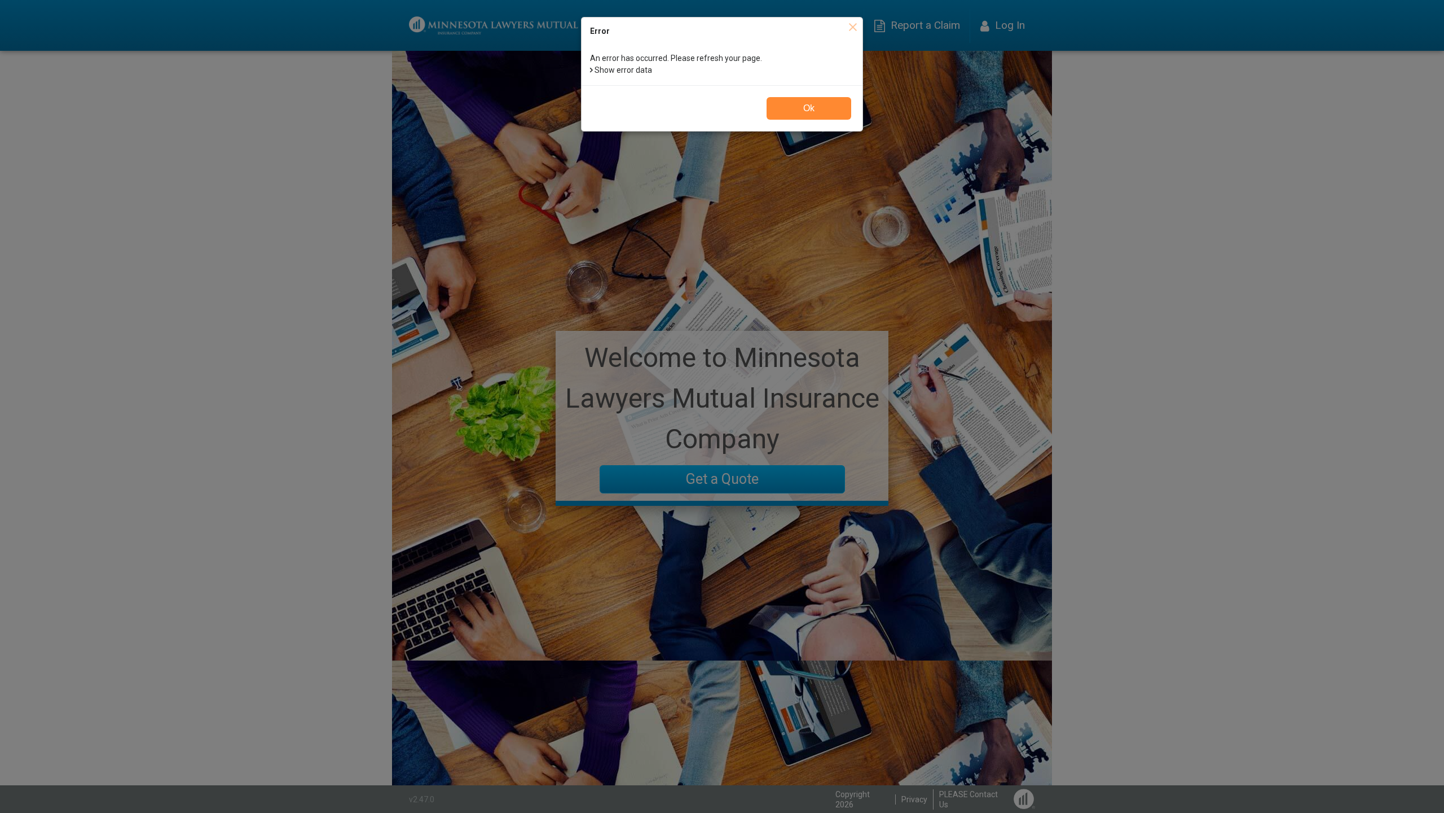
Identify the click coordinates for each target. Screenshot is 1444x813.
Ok (809, 108)
